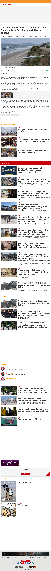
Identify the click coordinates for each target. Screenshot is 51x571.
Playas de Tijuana (15, 115)
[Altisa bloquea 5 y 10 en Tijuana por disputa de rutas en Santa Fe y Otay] (9, 182)
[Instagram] (25, 563)
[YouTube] (23, 563)
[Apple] (30, 563)
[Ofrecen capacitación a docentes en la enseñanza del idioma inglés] (9, 142)
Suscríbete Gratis (25, 473)
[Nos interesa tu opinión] (25, 554)
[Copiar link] (13, 70)
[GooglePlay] (33, 563)
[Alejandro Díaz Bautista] (3, 374)
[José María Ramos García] (3, 369)
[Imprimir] (15, 70)
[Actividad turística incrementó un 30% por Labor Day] (9, 152)
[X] (4, 70)
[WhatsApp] (6, 70)
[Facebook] (1, 70)
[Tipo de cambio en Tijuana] (9, 421)
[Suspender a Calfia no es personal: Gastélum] (9, 131)
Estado (3, 115)
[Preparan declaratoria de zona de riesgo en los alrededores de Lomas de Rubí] (9, 287)
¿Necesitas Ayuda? (25, 560)
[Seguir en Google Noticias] (49, 70)
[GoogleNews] (28, 563)
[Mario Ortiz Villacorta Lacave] (3, 379)
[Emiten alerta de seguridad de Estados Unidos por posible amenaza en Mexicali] (9, 171)
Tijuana (7, 115)
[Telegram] (8, 70)
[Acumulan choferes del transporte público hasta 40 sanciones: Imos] (9, 411)
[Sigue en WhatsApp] (47, 70)
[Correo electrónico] (11, 70)
